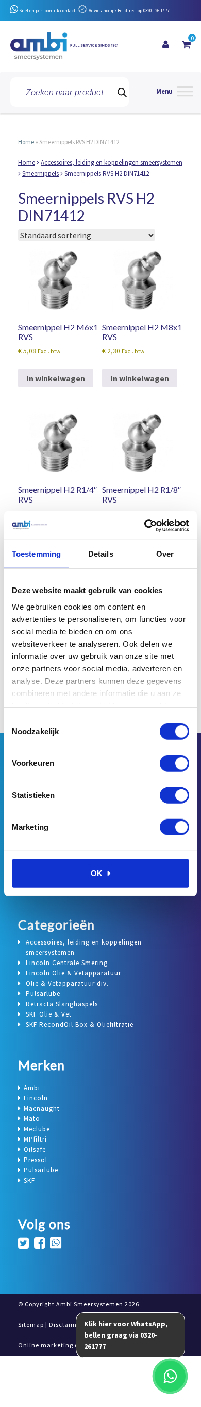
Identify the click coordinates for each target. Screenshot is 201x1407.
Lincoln (36, 1098)
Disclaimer (66, 1324)
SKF (29, 1180)
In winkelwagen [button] (55, 378)
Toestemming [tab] (36, 553)
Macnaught (42, 1108)
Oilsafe (35, 1149)
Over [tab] (165, 553)
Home (26, 142)
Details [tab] (100, 553)
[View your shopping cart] (186, 45)
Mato (32, 1118)
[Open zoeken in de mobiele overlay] (69, 92)
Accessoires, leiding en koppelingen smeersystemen (111, 162)
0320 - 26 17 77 (156, 10)
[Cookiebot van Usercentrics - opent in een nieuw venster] (144, 525)
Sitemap (31, 1324)
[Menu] (174, 92)
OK (97, 873)
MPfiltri (35, 1139)
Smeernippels (40, 173)
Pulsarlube (41, 1170)
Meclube (37, 1129)
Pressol (35, 1159)
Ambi (32, 1087)
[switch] (174, 763)
